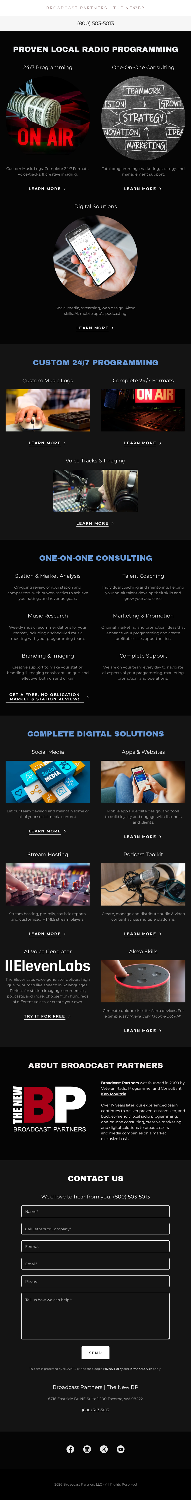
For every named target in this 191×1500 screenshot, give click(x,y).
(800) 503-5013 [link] (95, 23)
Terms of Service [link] (141, 1369)
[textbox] (95, 1211)
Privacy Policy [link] (113, 1369)
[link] (95, 8)
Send (95, 1353)
